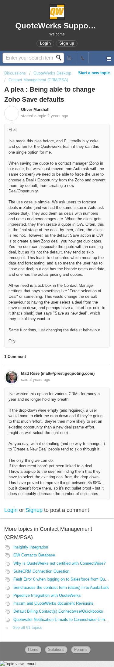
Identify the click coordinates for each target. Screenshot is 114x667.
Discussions (15, 73)
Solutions (56, 649)
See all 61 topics (27, 627)
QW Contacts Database (34, 555)
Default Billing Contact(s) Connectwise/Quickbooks (58, 611)
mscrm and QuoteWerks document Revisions (53, 603)
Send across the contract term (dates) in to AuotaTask (61, 587)
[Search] (60, 58)
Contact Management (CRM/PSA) (38, 80)
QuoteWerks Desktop (52, 73)
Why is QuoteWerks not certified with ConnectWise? (59, 563)
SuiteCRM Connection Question (41, 571)
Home (33, 649)
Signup (34, 510)
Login (11, 510)
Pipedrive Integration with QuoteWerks (47, 595)
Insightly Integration (30, 547)
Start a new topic (94, 73)
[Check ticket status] (69, 57)
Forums (81, 649)
